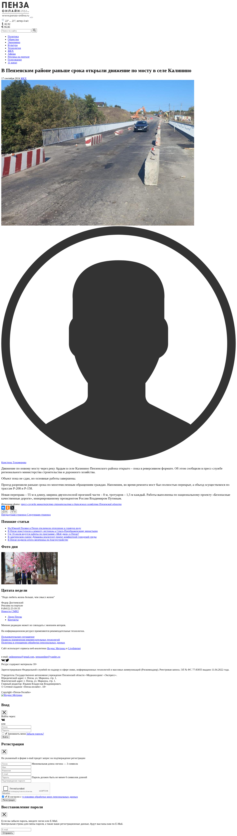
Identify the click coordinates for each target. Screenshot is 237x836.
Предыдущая (13, 514)
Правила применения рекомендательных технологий (30, 639)
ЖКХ (11, 51)
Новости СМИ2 (10, 611)
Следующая (39, 514)
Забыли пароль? (35, 733)
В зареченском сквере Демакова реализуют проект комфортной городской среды (52, 537)
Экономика (14, 42)
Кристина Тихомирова (13, 462)
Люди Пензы (15, 616)
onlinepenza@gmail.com (21, 656)
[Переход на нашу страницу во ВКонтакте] (3, 661)
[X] (12, 508)
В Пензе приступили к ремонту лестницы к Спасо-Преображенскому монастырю (53, 531)
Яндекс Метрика (56, 648)
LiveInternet (74, 648)
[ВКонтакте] (3, 508)
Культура (13, 45)
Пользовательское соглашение (18, 636)
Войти (5, 737)
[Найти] (34, 31)
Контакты (13, 619)
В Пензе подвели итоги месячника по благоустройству (38, 539)
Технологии (14, 48)
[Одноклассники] (8, 508)
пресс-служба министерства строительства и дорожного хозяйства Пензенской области (71, 504)
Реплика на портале (19, 56)
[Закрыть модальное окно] (4, 712)
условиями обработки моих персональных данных (50, 796)
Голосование (15, 59)
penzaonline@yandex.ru (47, 656)
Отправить (8, 833)
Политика (13, 36)
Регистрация (9, 800)
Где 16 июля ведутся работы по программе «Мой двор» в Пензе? (43, 534)
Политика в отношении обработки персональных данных (33, 642)
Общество (13, 39)
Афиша (12, 54)
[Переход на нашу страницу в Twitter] (7, 661)
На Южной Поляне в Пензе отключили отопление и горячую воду (44, 528)
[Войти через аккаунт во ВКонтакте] (3, 721)
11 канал (12, 62)
